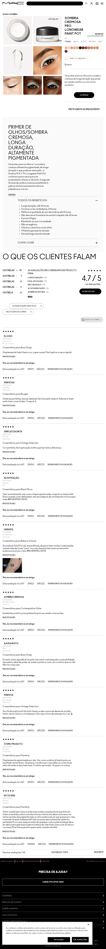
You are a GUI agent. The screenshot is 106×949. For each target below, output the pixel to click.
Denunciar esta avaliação (60, 369)
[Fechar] (88, 924)
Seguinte (98, 852)
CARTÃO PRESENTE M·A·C (14, 921)
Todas (68, 41)
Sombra (13, 14)
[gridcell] (66, 47)
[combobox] (84, 58)
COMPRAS (7, 896)
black (83, 41)
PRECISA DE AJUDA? (11, 902)
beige (75, 41)
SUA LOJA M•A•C (9, 915)
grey (100, 41)
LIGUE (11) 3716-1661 (53, 882)
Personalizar (59, 939)
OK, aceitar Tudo (80, 939)
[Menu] (102, 3)
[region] (47, 933)
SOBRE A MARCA (10, 908)
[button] (102, 3)
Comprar (84, 95)
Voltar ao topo (59, 852)
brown (92, 41)
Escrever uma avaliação (88, 292)
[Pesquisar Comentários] (83, 319)
